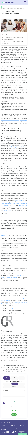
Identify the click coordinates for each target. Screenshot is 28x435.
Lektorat (21, 378)
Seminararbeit (23, 425)
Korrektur (14, 378)
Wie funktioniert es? (8, 422)
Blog (2, 422)
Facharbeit (3, 425)
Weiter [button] (14, 414)
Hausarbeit (12, 425)
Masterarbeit (23, 422)
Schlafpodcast (19, 200)
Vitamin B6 (4, 235)
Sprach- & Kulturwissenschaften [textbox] (10, 395)
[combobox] (14, 391)
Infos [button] (21, 432)
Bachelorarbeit (16, 422)
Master (21, 383)
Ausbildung (7, 383)
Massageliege (7, 210)
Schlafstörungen (23, 205)
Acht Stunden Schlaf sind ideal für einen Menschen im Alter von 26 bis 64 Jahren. (14, 203)
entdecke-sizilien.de (14, 308)
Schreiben (6, 378)
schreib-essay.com (15, 428)
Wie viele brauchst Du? (14, 398)
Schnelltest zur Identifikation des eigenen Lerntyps (14, 120)
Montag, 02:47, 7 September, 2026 (14, 407)
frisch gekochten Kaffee (18, 147)
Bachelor (15, 383)
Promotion (14, 386)
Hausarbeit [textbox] (5, 390)
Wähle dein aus (14, 381)
